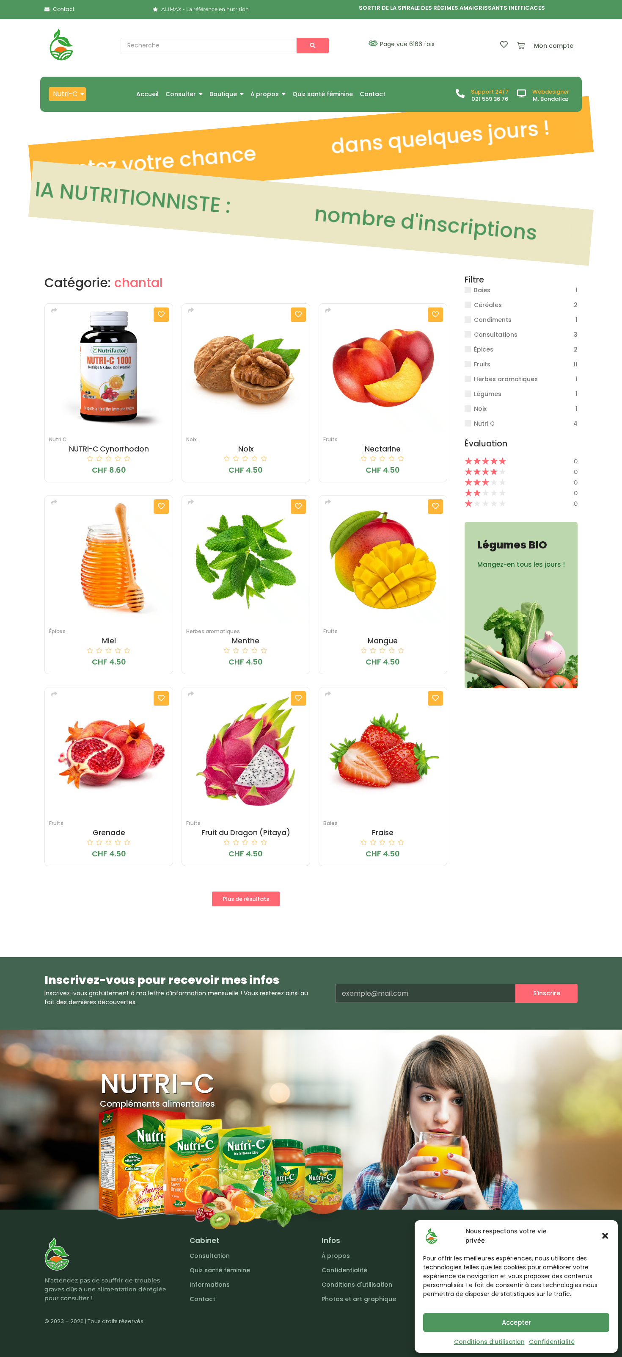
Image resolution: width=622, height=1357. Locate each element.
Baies (330, 823)
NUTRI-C (157, 1083)
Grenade (109, 833)
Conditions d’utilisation (489, 1342)
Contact (202, 1299)
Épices (57, 631)
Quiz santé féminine (220, 1270)
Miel (109, 641)
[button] (605, 1236)
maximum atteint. (405, 221)
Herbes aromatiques (213, 631)
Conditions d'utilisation (357, 1284)
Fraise (383, 833)
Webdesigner (550, 92)
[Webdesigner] (521, 94)
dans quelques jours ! (423, 138)
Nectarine (383, 449)
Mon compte (553, 46)
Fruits (330, 439)
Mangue (383, 641)
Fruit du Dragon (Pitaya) (245, 833)
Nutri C (58, 439)
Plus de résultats (246, 899)
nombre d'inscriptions (146, 198)
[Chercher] (313, 45)
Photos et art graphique (359, 1299)
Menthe (245, 641)
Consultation (210, 1256)
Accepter (516, 1322)
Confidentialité (552, 1342)
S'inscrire (546, 993)
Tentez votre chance (137, 163)
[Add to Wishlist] (161, 314)
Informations (210, 1284)
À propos (336, 1256)
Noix (191, 439)
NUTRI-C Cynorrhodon (109, 449)
